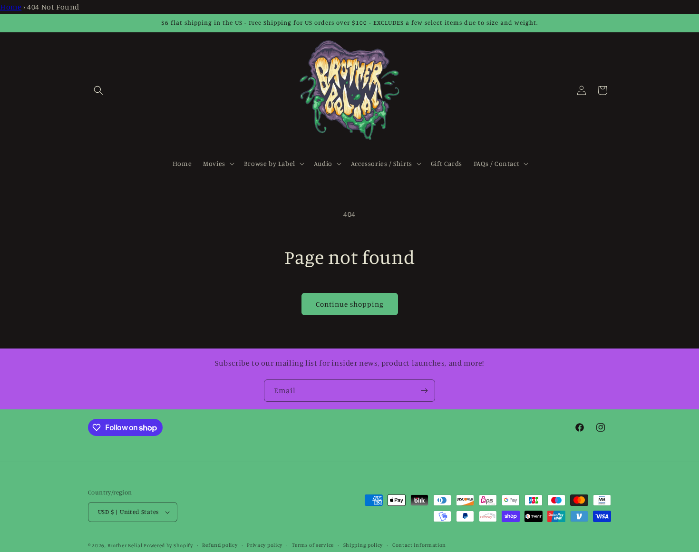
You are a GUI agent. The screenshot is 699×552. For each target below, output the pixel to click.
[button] (98, 90)
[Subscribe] (424, 390)
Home (10, 6)
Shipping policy (363, 545)
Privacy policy (264, 545)
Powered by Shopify (168, 545)
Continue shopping (350, 304)
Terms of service (313, 545)
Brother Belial (125, 545)
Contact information (419, 545)
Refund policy (219, 545)
